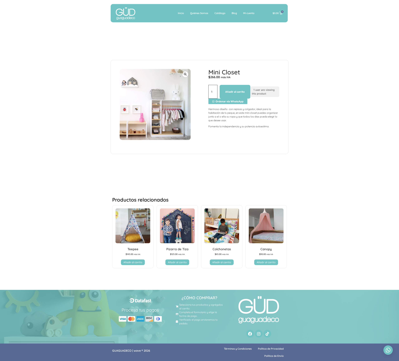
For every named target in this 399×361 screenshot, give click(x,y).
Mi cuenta (248, 13)
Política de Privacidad (271, 348)
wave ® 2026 (142, 350)
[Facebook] (250, 334)
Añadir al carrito (235, 91)
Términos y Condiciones (238, 348)
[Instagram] (259, 334)
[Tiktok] (267, 334)
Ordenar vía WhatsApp (229, 101)
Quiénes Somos (199, 13)
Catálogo (219, 13)
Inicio (181, 13)
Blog (234, 13)
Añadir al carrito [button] (132, 262)
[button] (185, 74)
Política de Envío (274, 355)
